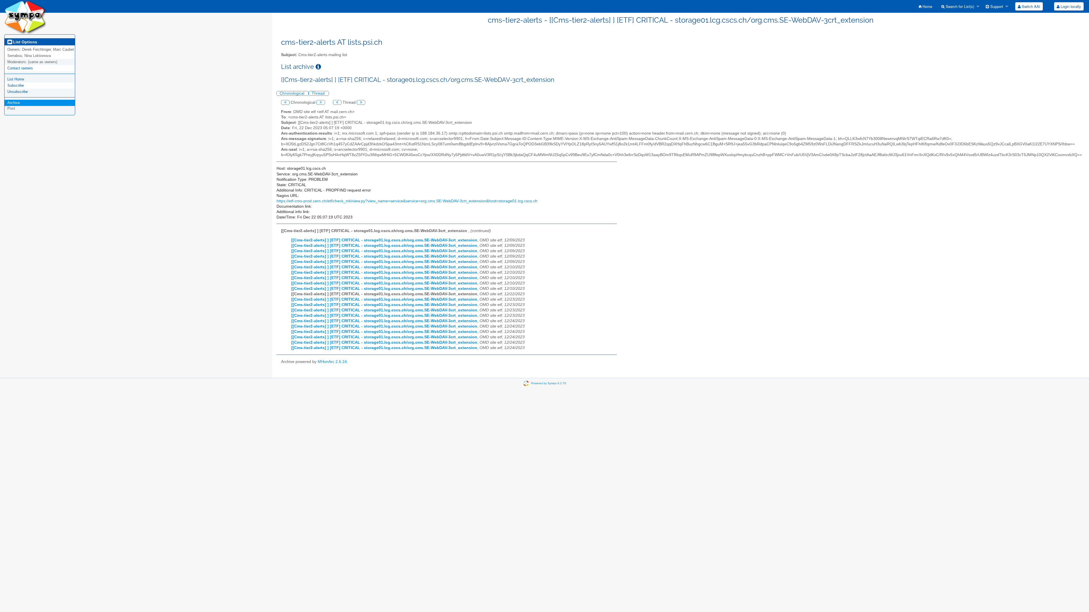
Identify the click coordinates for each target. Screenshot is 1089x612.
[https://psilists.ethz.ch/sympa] (25, 17)
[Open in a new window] (318, 66)
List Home (15, 79)
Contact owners (20, 68)
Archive (13, 103)
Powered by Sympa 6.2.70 (548, 382)
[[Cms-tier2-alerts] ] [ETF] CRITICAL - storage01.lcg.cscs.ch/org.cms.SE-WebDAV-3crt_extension (384, 240)
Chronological (292, 93)
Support (996, 6)
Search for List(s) (959, 6)
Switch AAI (1030, 6)
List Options (24, 42)
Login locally (1070, 6)
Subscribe (15, 85)
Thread (319, 93)
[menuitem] (925, 6)
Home (926, 6)
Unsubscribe (17, 92)
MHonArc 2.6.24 (332, 362)
